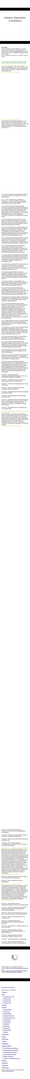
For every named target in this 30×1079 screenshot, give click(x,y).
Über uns (4, 1005)
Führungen (5, 1039)
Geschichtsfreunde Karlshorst (10, 1052)
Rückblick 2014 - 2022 (8, 996)
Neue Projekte (6, 1011)
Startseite (4, 992)
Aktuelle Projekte (7, 1009)
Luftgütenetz (6, 1024)
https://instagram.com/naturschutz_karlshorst (17, 970)
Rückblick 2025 (7, 1002)
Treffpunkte (5, 1043)
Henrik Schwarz (10, 1071)
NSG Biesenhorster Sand (9, 1017)
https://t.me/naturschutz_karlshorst (14, 972)
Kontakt (4, 1060)
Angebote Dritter (6, 1046)
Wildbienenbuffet (7, 1013)
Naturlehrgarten (7, 1019)
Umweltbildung (7, 1021)
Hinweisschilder (7, 1030)
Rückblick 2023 (7, 998)
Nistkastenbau (6, 1028)
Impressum (4, 987)
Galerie (4, 1036)
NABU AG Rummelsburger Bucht (11, 1058)
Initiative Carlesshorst (8, 1056)
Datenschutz (12, 987)
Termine (4, 1041)
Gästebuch (5, 1063)
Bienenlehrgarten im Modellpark (10, 1050)
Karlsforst (5, 1032)
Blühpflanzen (6, 1026)
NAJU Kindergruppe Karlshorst (10, 1048)
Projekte (4, 1007)
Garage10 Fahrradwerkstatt (9, 1054)
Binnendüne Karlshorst (8, 1015)
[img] (15, 3)
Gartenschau (5, 1034)
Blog (3, 994)
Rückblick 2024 (18, 51)
